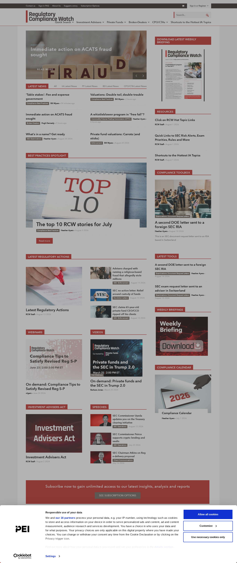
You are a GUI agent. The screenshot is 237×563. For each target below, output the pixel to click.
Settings (50, 556)
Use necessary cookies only (208, 537)
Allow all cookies (208, 514)
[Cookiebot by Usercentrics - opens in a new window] (22, 556)
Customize (206, 525)
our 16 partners (65, 517)
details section (163, 546)
